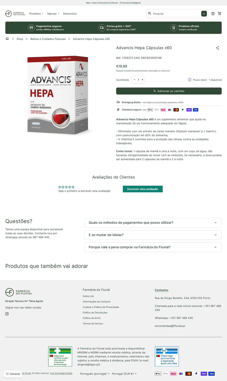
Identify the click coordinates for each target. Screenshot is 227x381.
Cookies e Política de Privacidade (101, 307)
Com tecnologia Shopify (61, 373)
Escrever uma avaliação (142, 189)
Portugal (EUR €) (125, 374)
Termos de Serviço (93, 323)
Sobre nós (88, 296)
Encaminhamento (140, 70)
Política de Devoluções (95, 312)
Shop (20, 39)
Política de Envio (92, 318)
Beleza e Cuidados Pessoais (48, 39)
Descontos (70, 13)
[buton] (95, 374)
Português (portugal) (95, 374)
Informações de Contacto (96, 301)
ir (204, 13)
